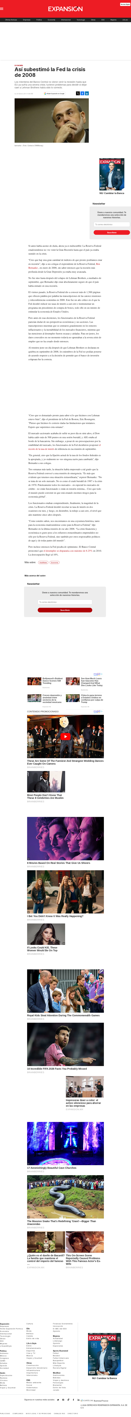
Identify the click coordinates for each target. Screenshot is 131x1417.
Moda (2, 1383)
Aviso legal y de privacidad (38, 1413)
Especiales (58, 1346)
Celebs (29, 1336)
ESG (103, 20)
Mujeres (114, 20)
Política (39, 20)
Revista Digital (125, 4)
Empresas (26, 20)
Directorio (73, 1413)
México (3, 1356)
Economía (51, 20)
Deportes (30, 1351)
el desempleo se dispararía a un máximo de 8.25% (68, 550)
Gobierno (4, 1353)
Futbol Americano (61, 1358)
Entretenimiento (33, 1348)
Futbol (56, 1353)
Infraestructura (33, 1370)
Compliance (18, 1413)
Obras (93, 20)
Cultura (29, 1324)
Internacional (65, 20)
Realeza (3, 1378)
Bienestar (57, 1385)
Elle (28, 1328)
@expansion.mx (68, 1399)
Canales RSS (59, 1413)
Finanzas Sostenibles (63, 1324)
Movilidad (31, 1390)
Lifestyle (57, 1365)
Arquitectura (32, 1373)
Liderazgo (57, 1341)
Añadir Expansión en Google (55, 93)
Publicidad (5, 1413)
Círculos (4, 1380)
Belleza (3, 1385)
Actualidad (58, 1338)
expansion (80, 1400)
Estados (3, 1363)
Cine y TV (30, 1353)
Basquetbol (58, 1360)
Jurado (56, 1390)
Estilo (29, 1346)
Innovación (58, 1326)
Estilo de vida (32, 1338)
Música (29, 1356)
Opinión (3, 1366)
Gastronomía (58, 1375)
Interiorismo (32, 1375)
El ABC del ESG (60, 1329)
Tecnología (81, 20)
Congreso (4, 1358)
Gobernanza (31, 1388)
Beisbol (56, 1356)
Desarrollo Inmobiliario (36, 1368)
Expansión (4, 1323)
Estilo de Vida (59, 1388)
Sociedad (4, 1368)
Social (29, 1385)
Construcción (32, 1365)
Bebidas (57, 1378)
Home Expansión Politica (11, 1329)
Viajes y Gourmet (8, 1388)
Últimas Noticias (11, 20)
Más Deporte (59, 1363)
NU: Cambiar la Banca (112, 193)
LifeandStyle (6, 1346)
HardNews (43, 562)
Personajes (58, 1383)
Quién (2, 1373)
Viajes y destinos (61, 1380)
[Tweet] (78, 93)
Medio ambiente (33, 1383)
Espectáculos (6, 1375)
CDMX (3, 1361)
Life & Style (31, 1343)
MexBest (57, 1372)
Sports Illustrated (60, 1350)
